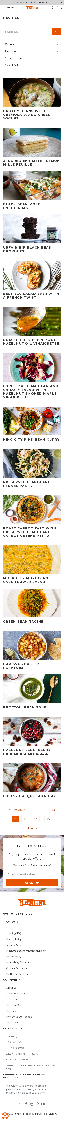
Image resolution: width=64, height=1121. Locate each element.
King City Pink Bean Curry (31, 439)
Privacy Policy (13, 939)
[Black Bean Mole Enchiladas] (32, 185)
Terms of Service (15, 945)
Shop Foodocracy (24, 1113)
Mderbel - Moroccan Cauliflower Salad (25, 580)
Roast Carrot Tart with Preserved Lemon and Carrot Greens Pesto (30, 532)
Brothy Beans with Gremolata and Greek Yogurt (26, 114)
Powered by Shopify (46, 1113)
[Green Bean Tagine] (32, 603)
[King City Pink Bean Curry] (32, 421)
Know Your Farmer (16, 993)
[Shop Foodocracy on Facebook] (26, 1104)
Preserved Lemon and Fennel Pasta (27, 484)
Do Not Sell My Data (17, 974)
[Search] (52, 8)
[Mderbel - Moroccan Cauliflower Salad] (32, 559)
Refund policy (13, 956)
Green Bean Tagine (23, 621)
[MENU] (2, 8)
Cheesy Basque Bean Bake (31, 796)
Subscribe (11, 999)
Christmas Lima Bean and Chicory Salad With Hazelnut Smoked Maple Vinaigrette (31, 391)
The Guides (12, 1022)
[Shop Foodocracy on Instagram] (32, 1104)
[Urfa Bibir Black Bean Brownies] (32, 228)
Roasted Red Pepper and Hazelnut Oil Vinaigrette (31, 342)
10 (53, 810)
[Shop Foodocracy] (32, 8)
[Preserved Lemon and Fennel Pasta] (32, 463)
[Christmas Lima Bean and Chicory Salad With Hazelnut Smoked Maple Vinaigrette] (32, 367)
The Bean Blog (14, 1005)
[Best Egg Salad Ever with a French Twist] (32, 275)
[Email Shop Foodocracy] (20, 1104)
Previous (18, 810)
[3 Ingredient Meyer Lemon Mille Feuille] (32, 142)
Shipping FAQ (13, 933)
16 (48, 819)
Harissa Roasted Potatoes (21, 666)
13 (35, 819)
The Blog (11, 1011)
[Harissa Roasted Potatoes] (32, 645)
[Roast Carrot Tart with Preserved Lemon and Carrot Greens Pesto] (32, 509)
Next (30, 828)
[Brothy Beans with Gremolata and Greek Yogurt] (32, 92)
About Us (11, 987)
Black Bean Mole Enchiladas (21, 206)
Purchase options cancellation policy (26, 951)
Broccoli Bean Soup (25, 707)
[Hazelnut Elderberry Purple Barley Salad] (32, 731)
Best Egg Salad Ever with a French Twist (31, 295)
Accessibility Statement (19, 962)
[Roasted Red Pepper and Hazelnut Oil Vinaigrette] (32, 321)
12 (25, 819)
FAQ (8, 927)
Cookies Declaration (17, 968)
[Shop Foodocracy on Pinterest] (37, 1104)
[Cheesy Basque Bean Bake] (32, 777)
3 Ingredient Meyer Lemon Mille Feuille (31, 162)
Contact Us (12, 922)
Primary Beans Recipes (19, 1016)
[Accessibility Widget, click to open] (5, 1115)
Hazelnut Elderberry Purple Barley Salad (27, 751)
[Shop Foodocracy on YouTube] (43, 1104)
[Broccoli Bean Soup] (32, 688)
